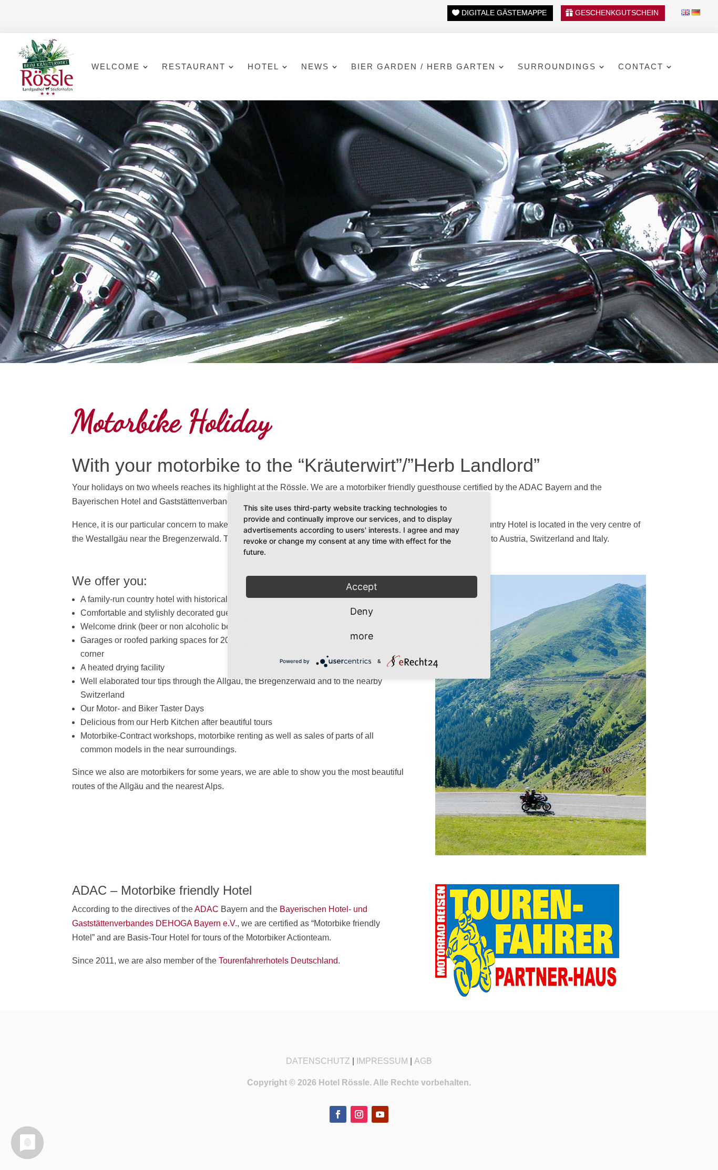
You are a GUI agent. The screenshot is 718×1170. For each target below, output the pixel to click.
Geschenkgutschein (617, 12)
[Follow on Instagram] (359, 1114)
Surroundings (557, 66)
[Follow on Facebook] (338, 1114)
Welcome (115, 66)
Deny (361, 610)
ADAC (206, 909)
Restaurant (193, 66)
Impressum (382, 1061)
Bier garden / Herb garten (423, 66)
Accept (361, 586)
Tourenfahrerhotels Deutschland (278, 960)
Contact (640, 66)
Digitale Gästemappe (504, 12)
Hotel (263, 66)
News (315, 66)
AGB (423, 1061)
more (361, 635)
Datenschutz (318, 1061)
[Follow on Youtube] (380, 1114)
